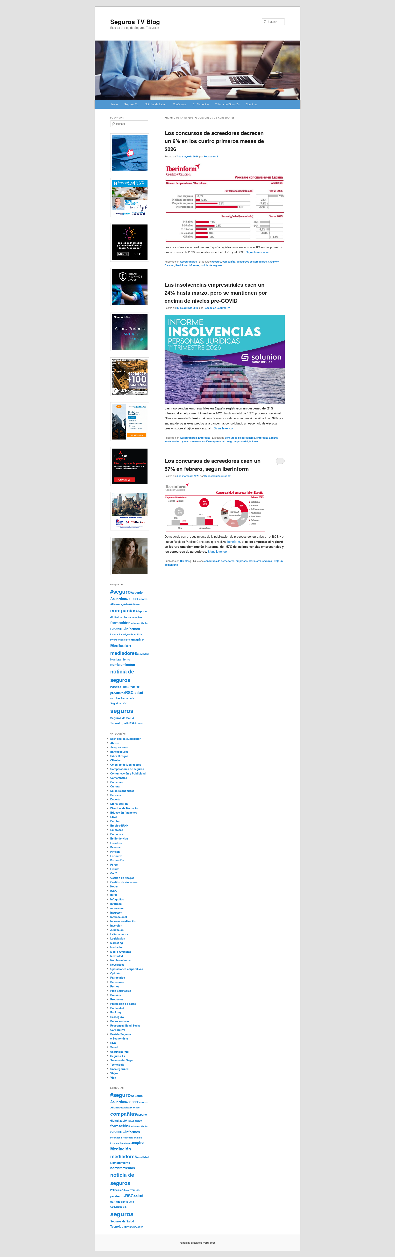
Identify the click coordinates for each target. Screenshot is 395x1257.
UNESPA (131, 723)
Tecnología (118, 723)
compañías (228, 261)
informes (194, 265)
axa (131, 604)
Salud (114, 1047)
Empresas (204, 438)
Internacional (118, 917)
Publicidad (117, 1008)
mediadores (123, 652)
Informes (116, 904)
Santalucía (127, 698)
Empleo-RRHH (119, 825)
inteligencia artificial (131, 634)
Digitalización (119, 804)
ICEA (113, 891)
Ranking (115, 1012)
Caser (137, 604)
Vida (113, 1077)
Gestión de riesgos (122, 878)
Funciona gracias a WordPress (198, 1242)
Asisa (126, 604)
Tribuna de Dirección (227, 104)
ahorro (143, 599)
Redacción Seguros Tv (216, 308)
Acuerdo (137, 592)
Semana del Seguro (122, 1060)
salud (138, 692)
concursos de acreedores (252, 261)
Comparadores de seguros (127, 769)
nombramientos (122, 664)
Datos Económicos (122, 791)
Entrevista (116, 834)
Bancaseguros (119, 752)
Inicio (114, 104)
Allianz (114, 604)
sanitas (115, 698)
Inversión (116, 925)
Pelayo (125, 686)
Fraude (114, 869)
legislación (126, 639)
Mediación (120, 645)
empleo (137, 617)
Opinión (115, 973)
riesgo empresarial (237, 441)
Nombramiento (120, 659)
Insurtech (115, 634)
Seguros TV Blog (135, 21)
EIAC (113, 817)
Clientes (185, 561)
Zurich (139, 723)
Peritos (114, 986)
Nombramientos (120, 960)
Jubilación (117, 930)
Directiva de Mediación (124, 808)
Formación (117, 860)
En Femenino (201, 104)
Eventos (115, 847)
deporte (142, 611)
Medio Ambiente (120, 952)
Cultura (115, 786)
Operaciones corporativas (126, 969)
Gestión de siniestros (123, 882)
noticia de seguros (211, 265)
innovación (117, 908)
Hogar (114, 886)
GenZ (113, 873)
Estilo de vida (119, 838)
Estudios (116, 843)
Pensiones (117, 982)
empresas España (267, 438)
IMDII (113, 895)
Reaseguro (117, 1017)
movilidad (143, 654)
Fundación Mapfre (138, 623)
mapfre (138, 639)
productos (117, 693)
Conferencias (118, 778)
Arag (120, 604)
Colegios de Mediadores (125, 764)
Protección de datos (123, 1004)
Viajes (114, 1073)
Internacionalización (123, 921)
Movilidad (116, 956)
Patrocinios (117, 977)
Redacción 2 (210, 156)
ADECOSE (132, 599)
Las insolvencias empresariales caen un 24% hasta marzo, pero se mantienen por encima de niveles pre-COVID (216, 292)
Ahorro (114, 743)
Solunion (254, 441)
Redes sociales (119, 1021)
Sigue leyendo (257, 252)
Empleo (115, 821)
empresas (242, 561)
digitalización (119, 617)
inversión (115, 639)
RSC (129, 692)
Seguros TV (131, 104)
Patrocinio (116, 686)
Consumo (116, 782)
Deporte (115, 799)
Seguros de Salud (122, 718)
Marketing (116, 943)
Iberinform (181, 265)
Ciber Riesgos (119, 756)
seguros (267, 561)
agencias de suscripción (125, 739)
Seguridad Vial (118, 703)
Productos (116, 999)
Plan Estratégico (120, 991)
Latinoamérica (119, 934)
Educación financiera (123, 812)
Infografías (117, 899)
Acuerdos (118, 598)
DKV (130, 617)
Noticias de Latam (155, 104)
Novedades (117, 964)
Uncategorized (119, 1069)
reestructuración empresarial (207, 441)
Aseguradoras (188, 261)
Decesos (115, 795)
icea (123, 629)
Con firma (251, 104)
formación (119, 622)
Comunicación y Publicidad (128, 773)
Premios (134, 686)
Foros (114, 864)
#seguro (216, 261)
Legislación (117, 938)
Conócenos (179, 104)
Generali (115, 629)
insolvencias (172, 441)
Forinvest (116, 856)
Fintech (115, 852)
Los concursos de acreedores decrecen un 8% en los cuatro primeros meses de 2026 (214, 141)
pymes (185, 441)
